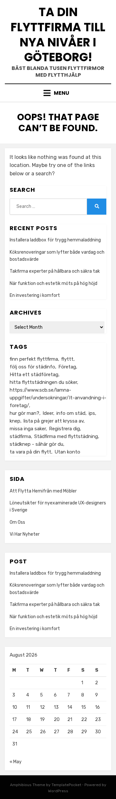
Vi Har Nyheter (25, 534)
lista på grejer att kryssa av (53, 421)
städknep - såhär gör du (36, 444)
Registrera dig (64, 429)
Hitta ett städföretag (34, 374)
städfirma (20, 436)
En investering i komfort (35, 295)
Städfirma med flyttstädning (66, 436)
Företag (67, 367)
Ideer (48, 413)
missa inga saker (28, 429)
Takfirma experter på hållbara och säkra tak (55, 271)
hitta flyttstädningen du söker (43, 382)
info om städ (70, 413)
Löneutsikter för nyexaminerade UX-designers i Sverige (58, 506)
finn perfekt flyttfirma (34, 359)
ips (92, 413)
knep (15, 421)
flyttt (67, 359)
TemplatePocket (66, 785)
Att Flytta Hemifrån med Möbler (43, 491)
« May (16, 762)
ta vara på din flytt (30, 452)
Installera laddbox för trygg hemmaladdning (55, 240)
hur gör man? (24, 413)
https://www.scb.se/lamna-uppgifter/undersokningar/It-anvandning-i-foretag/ (58, 397)
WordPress (58, 791)
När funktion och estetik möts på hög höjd (53, 283)
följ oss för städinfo (32, 367)
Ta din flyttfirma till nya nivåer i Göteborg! (58, 34)
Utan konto (67, 452)
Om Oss (17, 522)
